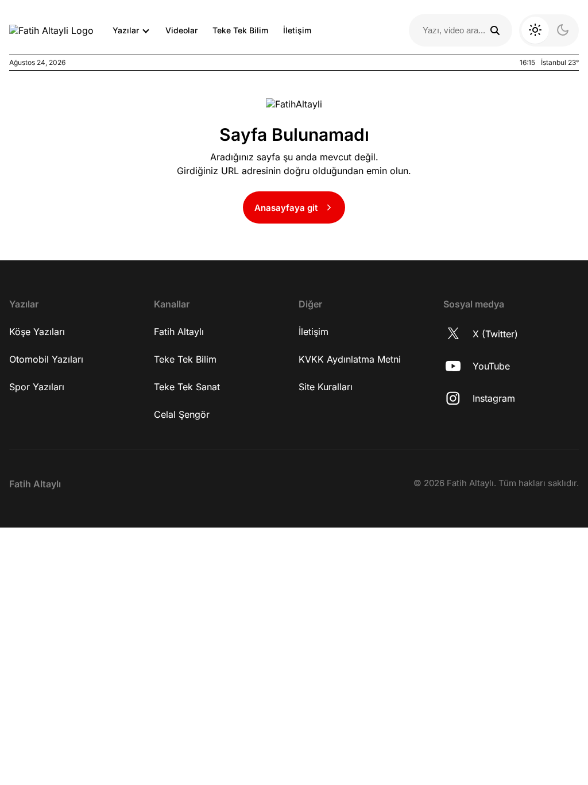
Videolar (181, 30)
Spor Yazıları (36, 386)
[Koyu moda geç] (549, 30)
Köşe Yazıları (37, 331)
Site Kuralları (326, 386)
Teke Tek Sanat (187, 386)
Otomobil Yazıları (46, 359)
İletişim (297, 30)
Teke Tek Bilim (240, 30)
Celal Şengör (182, 414)
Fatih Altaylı (179, 331)
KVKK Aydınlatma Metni (350, 359)
